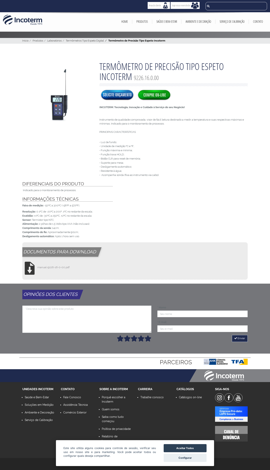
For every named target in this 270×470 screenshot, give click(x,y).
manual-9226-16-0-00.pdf (53, 267)
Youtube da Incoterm (238, 398)
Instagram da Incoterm (219, 398)
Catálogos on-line (190, 397)
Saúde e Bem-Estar (166, 21)
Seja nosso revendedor (181, 5)
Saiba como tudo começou (113, 419)
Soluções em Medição (39, 404)
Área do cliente (155, 5)
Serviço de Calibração (232, 21)
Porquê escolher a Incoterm (113, 399)
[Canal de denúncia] (231, 433)
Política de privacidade (116, 428)
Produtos (142, 21)
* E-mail (161, 322)
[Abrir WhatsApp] (260, 460)
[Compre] (154, 95)
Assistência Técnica (75, 404)
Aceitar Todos (185, 448)
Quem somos (110, 409)
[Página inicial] (22, 20)
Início (25, 40)
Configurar (185, 457)
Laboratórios (54, 40)
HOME (124, 21)
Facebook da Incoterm (229, 398)
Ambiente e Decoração (198, 21)
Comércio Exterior (75, 412)
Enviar (241, 338)
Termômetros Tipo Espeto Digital (85, 40)
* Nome (161, 307)
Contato (258, 21)
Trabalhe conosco (152, 397)
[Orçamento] (117, 95)
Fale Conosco (72, 397)
